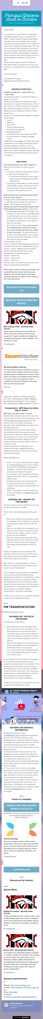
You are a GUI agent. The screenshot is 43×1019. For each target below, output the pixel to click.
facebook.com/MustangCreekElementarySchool (20, 997)
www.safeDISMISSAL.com (16, 789)
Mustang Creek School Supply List (21, 289)
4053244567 (13, 992)
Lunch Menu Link (21, 869)
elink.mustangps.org (18, 465)
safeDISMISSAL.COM (11, 735)
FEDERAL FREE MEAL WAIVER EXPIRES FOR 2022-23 (21, 807)
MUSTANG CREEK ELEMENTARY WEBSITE (21, 302)
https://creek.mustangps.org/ (21, 985)
